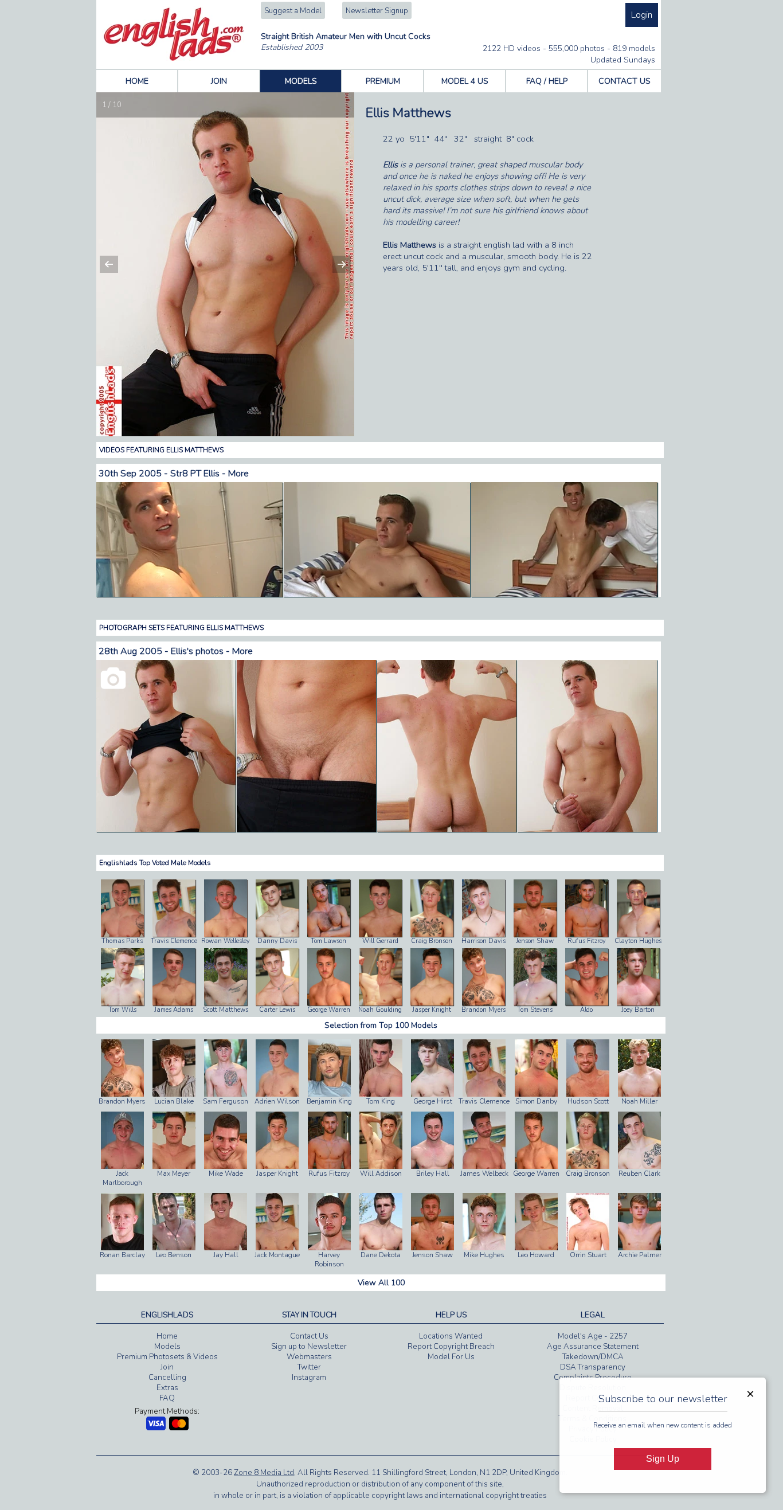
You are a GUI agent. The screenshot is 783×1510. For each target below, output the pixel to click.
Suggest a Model (293, 11)
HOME (137, 81)
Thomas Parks (122, 941)
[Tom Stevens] (535, 1003)
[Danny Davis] (277, 934)
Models (167, 1346)
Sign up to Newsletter (309, 1346)
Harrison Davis (483, 941)
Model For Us (451, 1357)
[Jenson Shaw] (535, 934)
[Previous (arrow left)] (116, 264)
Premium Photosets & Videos (167, 1357)
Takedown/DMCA (593, 1357)
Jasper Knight (431, 1010)
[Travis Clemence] (173, 934)
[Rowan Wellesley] (225, 934)
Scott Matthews (225, 1010)
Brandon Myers (483, 1010)
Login (641, 15)
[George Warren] (328, 1003)
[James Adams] (173, 1003)
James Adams (173, 1010)
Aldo (586, 1010)
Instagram (309, 1377)
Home (167, 1336)
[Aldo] (586, 1003)
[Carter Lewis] (277, 1003)
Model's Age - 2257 (593, 1336)
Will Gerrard (380, 941)
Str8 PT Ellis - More (209, 473)
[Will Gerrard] (380, 934)
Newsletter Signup (377, 11)
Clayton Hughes (637, 941)
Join (167, 1367)
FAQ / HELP (546, 81)
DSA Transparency (592, 1367)
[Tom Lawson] (328, 934)
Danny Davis (277, 941)
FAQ (167, 1398)
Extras (167, 1388)
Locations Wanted (451, 1336)
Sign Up (662, 1459)
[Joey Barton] (638, 1003)
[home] (174, 58)
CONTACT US (624, 81)
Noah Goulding (380, 1010)
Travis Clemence (174, 941)
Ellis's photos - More (212, 651)
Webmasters (309, 1357)
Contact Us (309, 1336)
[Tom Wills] (122, 1003)
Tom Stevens (535, 1010)
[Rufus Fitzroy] (586, 934)
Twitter (309, 1367)
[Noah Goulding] (380, 1003)
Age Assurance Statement (593, 1346)
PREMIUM (383, 81)
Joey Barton (638, 1010)
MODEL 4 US (464, 81)
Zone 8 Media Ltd (264, 1473)
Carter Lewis (277, 1010)
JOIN (219, 81)
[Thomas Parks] (122, 934)
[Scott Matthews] (225, 1003)
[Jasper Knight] (431, 1003)
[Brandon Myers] (483, 1003)
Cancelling (167, 1377)
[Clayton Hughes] (638, 934)
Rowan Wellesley (225, 941)
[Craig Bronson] (431, 934)
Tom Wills (122, 1010)
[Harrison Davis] (483, 934)
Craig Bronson (431, 941)
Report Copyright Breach (451, 1346)
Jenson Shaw (535, 941)
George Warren (328, 1010)
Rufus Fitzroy (586, 941)
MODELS (301, 81)
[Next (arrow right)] (334, 264)
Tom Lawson (328, 941)
